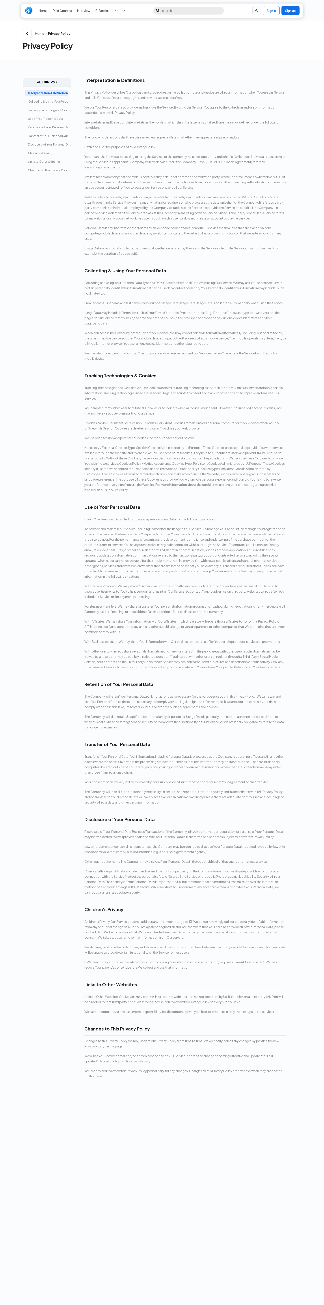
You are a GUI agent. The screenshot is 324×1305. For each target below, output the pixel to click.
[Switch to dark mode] (256, 10)
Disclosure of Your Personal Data (48, 144)
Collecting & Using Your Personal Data (48, 101)
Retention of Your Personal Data (48, 127)
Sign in (271, 11)
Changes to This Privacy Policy (48, 170)
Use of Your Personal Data (45, 118)
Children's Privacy (40, 153)
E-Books (102, 11)
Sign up (290, 11)
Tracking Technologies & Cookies (48, 110)
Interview (83, 11)
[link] (174, 33)
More (117, 11)
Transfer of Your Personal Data (48, 136)
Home (43, 11)
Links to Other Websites (44, 161)
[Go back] (27, 33)
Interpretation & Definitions (48, 93)
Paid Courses (62, 11)
